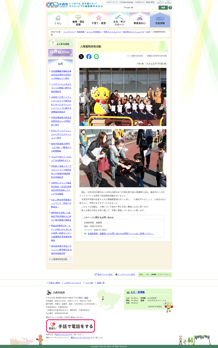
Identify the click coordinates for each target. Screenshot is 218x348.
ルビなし (168, 3)
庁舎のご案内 (54, 283)
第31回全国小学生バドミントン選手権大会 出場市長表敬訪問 (61, 249)
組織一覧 (101, 283)
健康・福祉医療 (78, 23)
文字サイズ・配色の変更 (145, 2)
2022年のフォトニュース (133, 32)
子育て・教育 (99, 23)
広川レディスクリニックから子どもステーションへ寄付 (61, 134)
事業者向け (140, 23)
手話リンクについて (63, 334)
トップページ (69, 32)
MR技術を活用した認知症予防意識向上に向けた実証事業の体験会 (61, 216)
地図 (86, 298)
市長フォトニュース (112, 32)
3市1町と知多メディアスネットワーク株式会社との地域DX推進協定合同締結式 (61, 171)
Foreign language (127, 2)
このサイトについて (72, 283)
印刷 (139, 64)
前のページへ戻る (105, 274)
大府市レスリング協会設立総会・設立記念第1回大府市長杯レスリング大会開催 (61, 188)
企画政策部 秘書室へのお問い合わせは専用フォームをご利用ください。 (121, 234)
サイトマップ (113, 2)
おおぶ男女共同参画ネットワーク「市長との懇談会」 (61, 203)
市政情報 (160, 23)
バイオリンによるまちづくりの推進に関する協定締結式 (61, 88)
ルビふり (160, 3)
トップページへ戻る (126, 274)
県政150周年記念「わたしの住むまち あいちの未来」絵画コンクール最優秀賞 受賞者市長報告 (61, 233)
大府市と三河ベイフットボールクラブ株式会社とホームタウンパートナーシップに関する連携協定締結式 (61, 104)
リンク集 (89, 283)
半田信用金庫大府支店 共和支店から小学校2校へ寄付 (61, 121)
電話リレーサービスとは (80, 338)
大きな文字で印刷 (154, 64)
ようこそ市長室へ (94, 32)
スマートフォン (164, 274)
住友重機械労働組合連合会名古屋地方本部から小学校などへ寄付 (61, 75)
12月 (148, 32)
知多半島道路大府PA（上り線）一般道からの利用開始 (61, 147)
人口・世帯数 (137, 292)
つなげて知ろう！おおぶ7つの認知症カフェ (61, 159)
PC (147, 274)
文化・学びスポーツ (119, 23)
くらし (58, 23)
